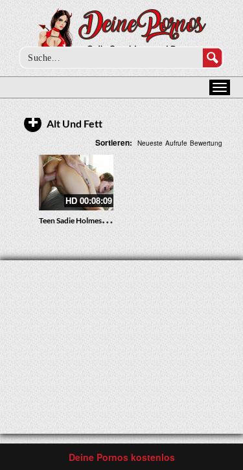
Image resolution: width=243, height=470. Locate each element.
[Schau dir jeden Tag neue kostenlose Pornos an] (121, 33)
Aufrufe (176, 143)
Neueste (150, 143)
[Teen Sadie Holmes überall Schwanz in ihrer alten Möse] (76, 182)
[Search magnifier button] (212, 57)
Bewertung (206, 143)
